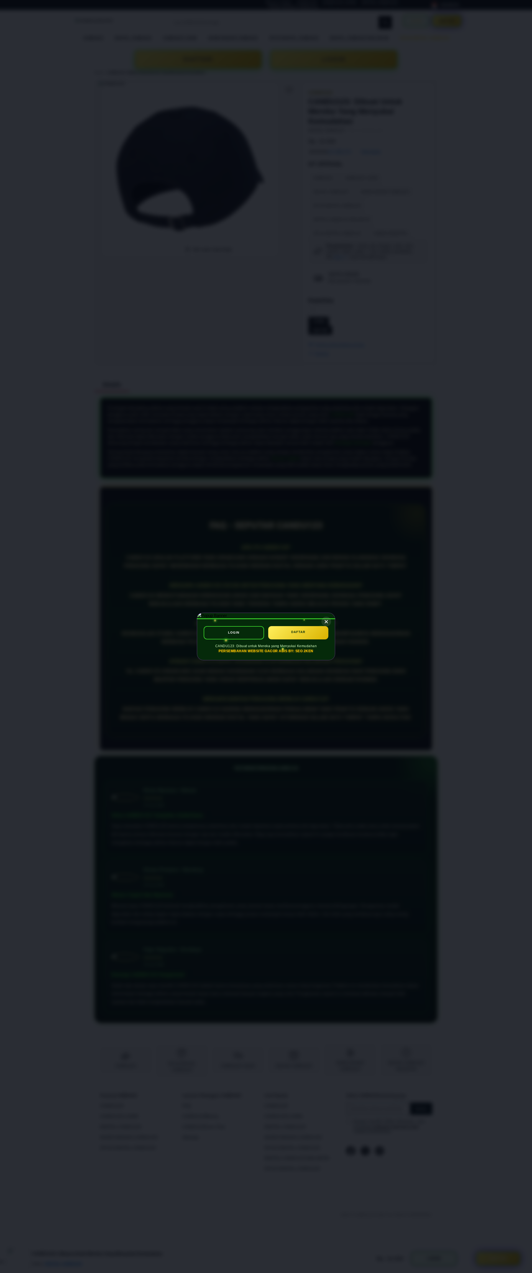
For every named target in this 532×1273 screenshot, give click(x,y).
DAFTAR (298, 632)
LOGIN (233, 632)
